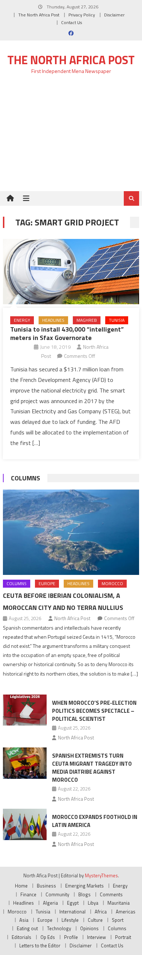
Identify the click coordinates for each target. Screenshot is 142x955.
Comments (111, 894)
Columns (25, 478)
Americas (125, 911)
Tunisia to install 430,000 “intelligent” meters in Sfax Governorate (67, 333)
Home (21, 885)
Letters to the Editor (39, 945)
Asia (23, 920)
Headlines (53, 320)
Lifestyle (70, 920)
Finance (28, 894)
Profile (71, 937)
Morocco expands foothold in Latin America (94, 821)
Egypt (73, 902)
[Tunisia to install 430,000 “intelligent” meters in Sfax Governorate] (71, 271)
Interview (96, 937)
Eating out (27, 928)
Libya (93, 902)
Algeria (50, 902)
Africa (101, 911)
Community (57, 894)
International (72, 911)
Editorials (21, 937)
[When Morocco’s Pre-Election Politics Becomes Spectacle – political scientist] (25, 710)
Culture (95, 920)
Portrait (123, 937)
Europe (47, 583)
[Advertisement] (71, 136)
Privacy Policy (81, 14)
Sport (117, 920)
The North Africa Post (38, 14)
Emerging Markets (84, 885)
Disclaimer (114, 14)
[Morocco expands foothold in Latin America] (25, 824)
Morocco (112, 583)
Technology (59, 928)
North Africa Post (72, 618)
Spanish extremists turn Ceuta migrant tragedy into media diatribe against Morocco (92, 767)
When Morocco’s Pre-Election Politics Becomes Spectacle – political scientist (94, 711)
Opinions (89, 928)
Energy (22, 320)
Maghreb (86, 320)
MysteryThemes (101, 875)
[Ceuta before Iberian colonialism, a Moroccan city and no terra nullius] (71, 532)
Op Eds (47, 937)
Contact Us (71, 22)
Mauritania (118, 902)
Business (46, 885)
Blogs (84, 894)
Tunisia (117, 320)
